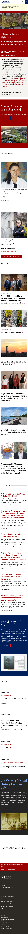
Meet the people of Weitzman (11, 256)
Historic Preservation (7, 901)
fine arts (23, 80)
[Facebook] (1, 887)
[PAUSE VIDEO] (25, 23)
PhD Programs (5, 909)
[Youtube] (10, 887)
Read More (5, 118)
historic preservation (9, 82)
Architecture (4, 894)
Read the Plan (7, 808)
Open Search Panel (22, 2)
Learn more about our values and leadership (11, 93)
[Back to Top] (14, 929)
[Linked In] (6, 887)
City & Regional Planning (8, 896)
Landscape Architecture (8, 904)
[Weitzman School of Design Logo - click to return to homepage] (5, 2)
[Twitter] (3, 887)
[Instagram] (8, 887)
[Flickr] (12, 887)
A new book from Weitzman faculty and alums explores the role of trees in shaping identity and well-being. (13, 42)
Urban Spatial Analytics (7, 906)
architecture (18, 78)
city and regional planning (14, 79)
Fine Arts (3, 899)
